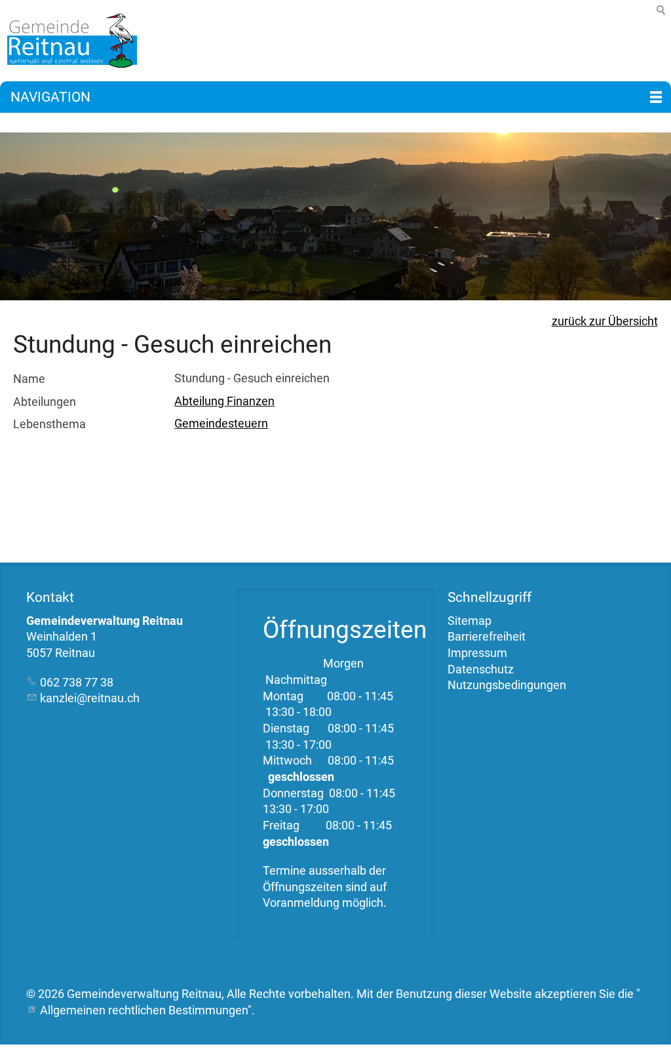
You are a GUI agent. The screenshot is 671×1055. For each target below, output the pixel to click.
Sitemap (469, 620)
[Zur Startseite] (69, 41)
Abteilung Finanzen (224, 401)
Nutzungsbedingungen (507, 685)
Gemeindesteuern (221, 423)
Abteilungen (44, 401)
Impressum (477, 653)
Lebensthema (49, 424)
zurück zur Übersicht (605, 321)
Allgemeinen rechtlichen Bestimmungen (144, 1010)
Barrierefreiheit (487, 636)
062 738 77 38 (76, 682)
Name (29, 379)
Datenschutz (481, 669)
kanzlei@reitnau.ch (90, 698)
